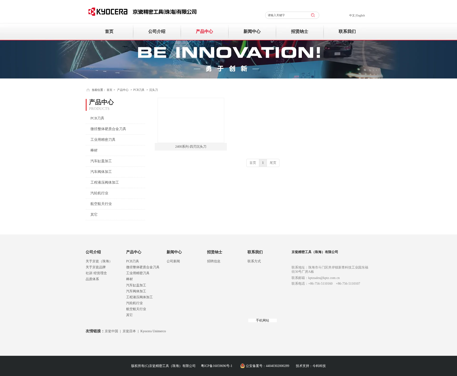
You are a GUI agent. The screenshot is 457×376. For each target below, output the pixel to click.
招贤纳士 (214, 252)
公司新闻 (173, 261)
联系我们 (255, 252)
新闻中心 (174, 252)
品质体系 (92, 279)
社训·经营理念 (96, 273)
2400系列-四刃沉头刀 (190, 146)
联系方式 (254, 261)
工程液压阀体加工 (139, 297)
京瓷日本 (129, 331)
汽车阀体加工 (136, 291)
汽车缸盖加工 (136, 285)
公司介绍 (93, 252)
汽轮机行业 (134, 303)
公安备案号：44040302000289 (267, 366)
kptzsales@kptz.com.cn (324, 278)
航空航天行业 (136, 309)
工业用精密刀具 (137, 273)
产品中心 (123, 90)
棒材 (129, 279)
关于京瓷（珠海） (99, 261)
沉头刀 (153, 90)
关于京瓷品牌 (96, 267)
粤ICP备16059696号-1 (216, 366)
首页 (109, 90)
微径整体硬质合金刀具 (142, 267)
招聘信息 (213, 261)
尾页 (273, 163)
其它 (129, 315)
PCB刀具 (138, 90)
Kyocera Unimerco (153, 331)
